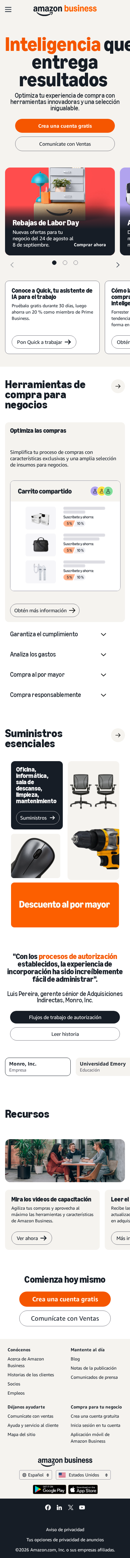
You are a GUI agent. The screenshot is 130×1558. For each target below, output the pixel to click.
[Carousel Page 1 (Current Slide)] (54, 262)
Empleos (16, 1393)
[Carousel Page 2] (65, 262)
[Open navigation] (8, 9)
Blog (75, 1358)
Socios (14, 1383)
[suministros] (118, 735)
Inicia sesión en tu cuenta (95, 1425)
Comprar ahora (90, 244)
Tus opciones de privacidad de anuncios (65, 1539)
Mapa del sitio (21, 1434)
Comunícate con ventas (30, 1416)
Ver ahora (27, 1238)
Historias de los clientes (31, 1374)
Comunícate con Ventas (65, 144)
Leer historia (65, 1034)
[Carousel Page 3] (76, 262)
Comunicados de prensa (94, 1377)
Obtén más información (40, 610)
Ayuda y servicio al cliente (33, 1425)
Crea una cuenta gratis (65, 126)
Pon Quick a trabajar (39, 342)
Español (36, 1474)
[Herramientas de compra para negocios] (118, 386)
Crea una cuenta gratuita (95, 1416)
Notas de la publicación (93, 1368)
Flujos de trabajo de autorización (65, 1017)
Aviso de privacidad (65, 1529)
